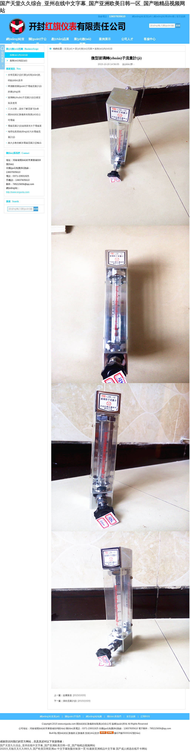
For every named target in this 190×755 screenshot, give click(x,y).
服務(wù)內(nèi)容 (19, 55)
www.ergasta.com (67, 724)
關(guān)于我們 (72, 716)
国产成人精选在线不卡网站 (131, 748)
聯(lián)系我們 (114, 716)
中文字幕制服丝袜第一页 (71, 748)
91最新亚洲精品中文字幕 (100, 748)
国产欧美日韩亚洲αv (44, 748)
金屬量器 (67, 695)
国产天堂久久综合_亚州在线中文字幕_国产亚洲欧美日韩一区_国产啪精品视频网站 (47, 745)
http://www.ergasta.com (17, 192)
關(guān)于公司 (38, 40)
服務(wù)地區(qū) (18, 60)
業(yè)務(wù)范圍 (82, 40)
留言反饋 (180, 16)
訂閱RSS (145, 716)
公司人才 (127, 39)
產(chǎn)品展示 (60, 40)
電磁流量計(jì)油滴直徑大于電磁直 (25, 126)
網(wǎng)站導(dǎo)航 (164, 16)
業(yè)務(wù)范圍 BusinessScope (22, 49)
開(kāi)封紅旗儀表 (66, 733)
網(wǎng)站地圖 (94, 716)
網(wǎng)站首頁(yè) (142, 16)
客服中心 (150, 39)
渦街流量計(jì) (70, 701)
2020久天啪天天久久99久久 (16, 748)
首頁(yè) (68, 48)
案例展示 (105, 39)
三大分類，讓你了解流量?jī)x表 (23, 108)
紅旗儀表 (80, 733)
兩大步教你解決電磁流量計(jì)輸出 (25, 143)
